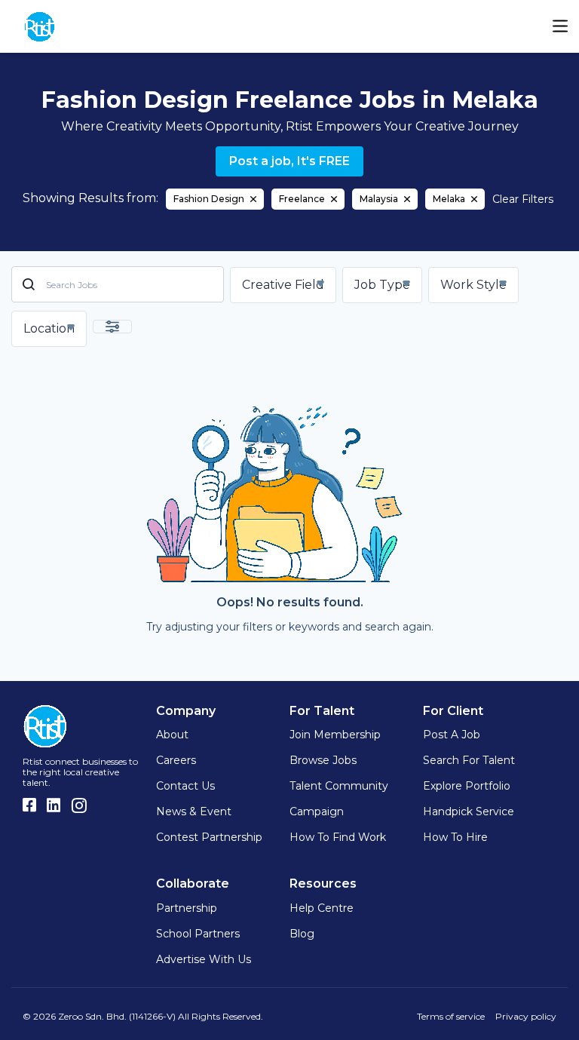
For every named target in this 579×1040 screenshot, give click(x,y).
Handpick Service (468, 811)
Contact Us (185, 786)
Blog (302, 933)
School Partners (198, 933)
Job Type (382, 285)
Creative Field (283, 285)
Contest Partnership (209, 837)
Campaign (317, 811)
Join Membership (335, 734)
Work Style (473, 285)
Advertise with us (203, 959)
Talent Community (339, 786)
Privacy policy (525, 1016)
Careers (176, 760)
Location (49, 328)
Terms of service (451, 1016)
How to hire (455, 837)
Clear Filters (522, 199)
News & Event (193, 811)
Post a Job (451, 734)
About (172, 734)
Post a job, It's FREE (289, 161)
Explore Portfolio (466, 786)
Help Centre (322, 908)
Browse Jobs (323, 760)
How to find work (338, 837)
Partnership (186, 908)
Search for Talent (469, 760)
